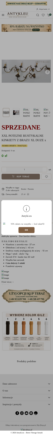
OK (26, 229)
